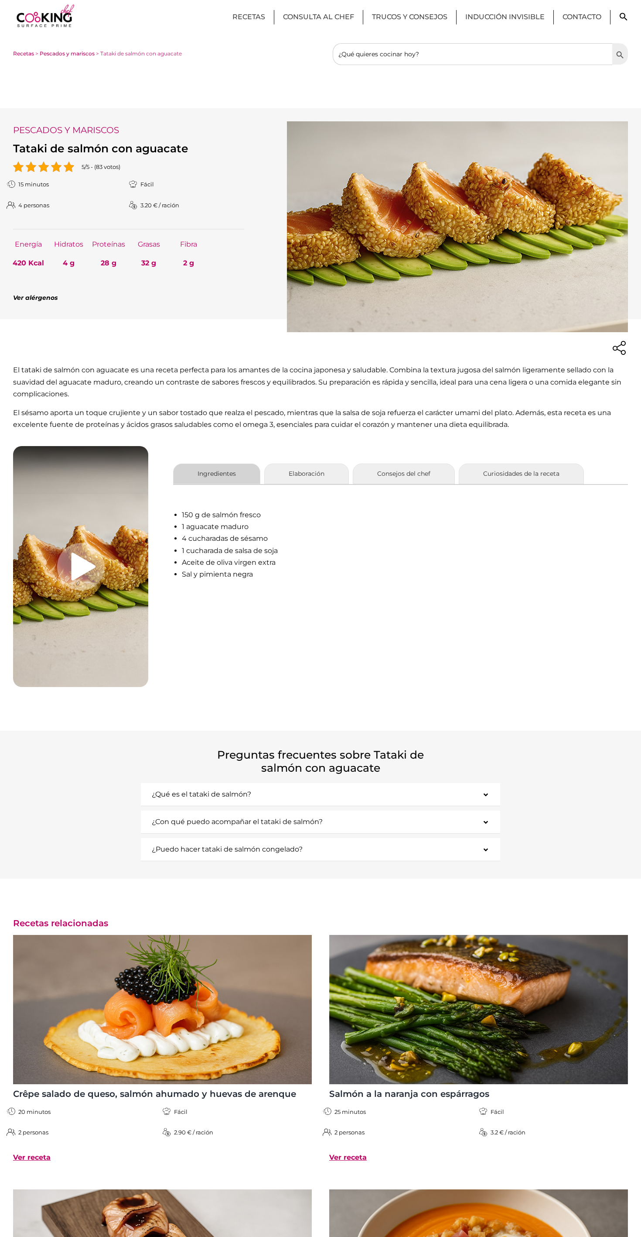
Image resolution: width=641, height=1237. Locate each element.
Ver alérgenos (35, 298)
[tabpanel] (400, 544)
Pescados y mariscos (67, 53)
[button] (623, 18)
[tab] (216, 474)
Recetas (23, 53)
